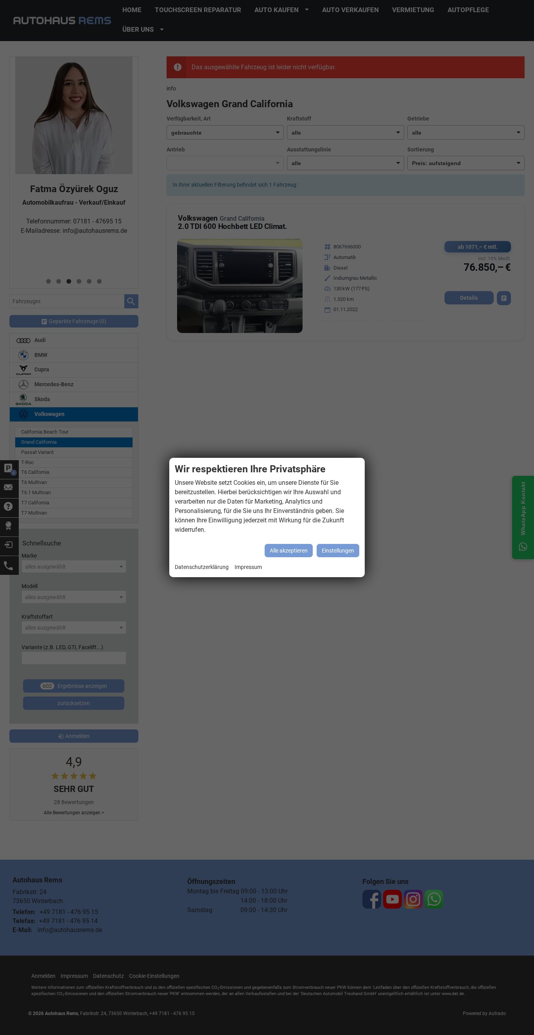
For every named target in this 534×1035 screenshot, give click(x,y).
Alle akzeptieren (289, 550)
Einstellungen (338, 550)
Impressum (248, 567)
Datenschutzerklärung (202, 567)
